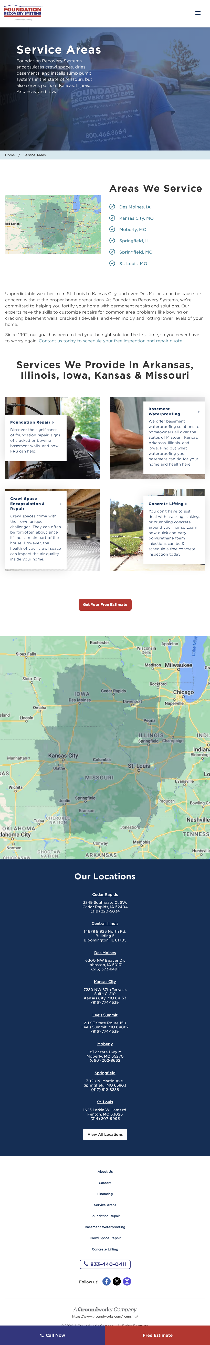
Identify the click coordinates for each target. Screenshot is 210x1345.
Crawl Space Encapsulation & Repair (27, 504)
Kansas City (105, 982)
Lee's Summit (105, 1015)
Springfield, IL (134, 240)
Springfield (105, 1073)
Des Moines (105, 953)
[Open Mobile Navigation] (198, 13)
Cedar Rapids (105, 894)
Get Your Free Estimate (105, 605)
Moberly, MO (132, 229)
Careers (105, 1183)
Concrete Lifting (166, 504)
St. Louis (105, 1102)
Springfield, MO (136, 252)
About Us (105, 1171)
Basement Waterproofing (164, 411)
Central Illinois (105, 923)
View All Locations (105, 1134)
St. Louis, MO (133, 263)
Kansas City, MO (136, 218)
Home (10, 155)
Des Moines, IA (135, 207)
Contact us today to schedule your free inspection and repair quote (110, 340)
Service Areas (105, 1205)
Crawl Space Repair (105, 1238)
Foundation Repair (30, 422)
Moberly (105, 1044)
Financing (105, 1194)
